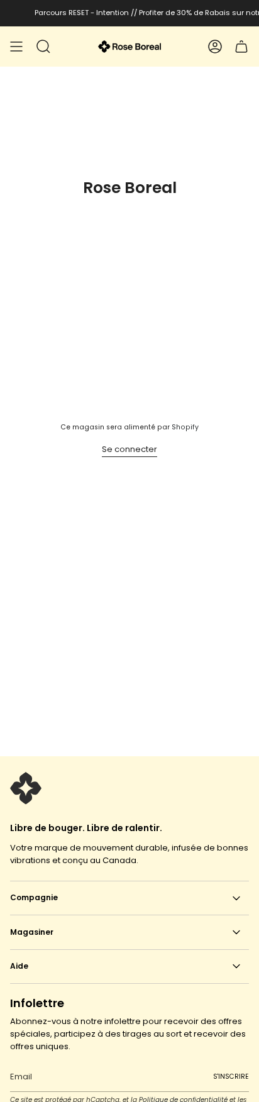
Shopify (185, 427)
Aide (19, 966)
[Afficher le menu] (16, 46)
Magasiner (31, 932)
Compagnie (34, 897)
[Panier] (241, 46)
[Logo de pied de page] (25, 788)
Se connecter (129, 449)
